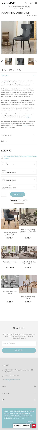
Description (5, 75)
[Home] (9, 4)
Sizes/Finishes (6, 135)
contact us (25, 125)
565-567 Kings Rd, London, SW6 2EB (19, 6)
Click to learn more (18, 418)
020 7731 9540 (20, 8)
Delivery (4, 141)
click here (27, 115)
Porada (5, 81)
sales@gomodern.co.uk (12, 379)
